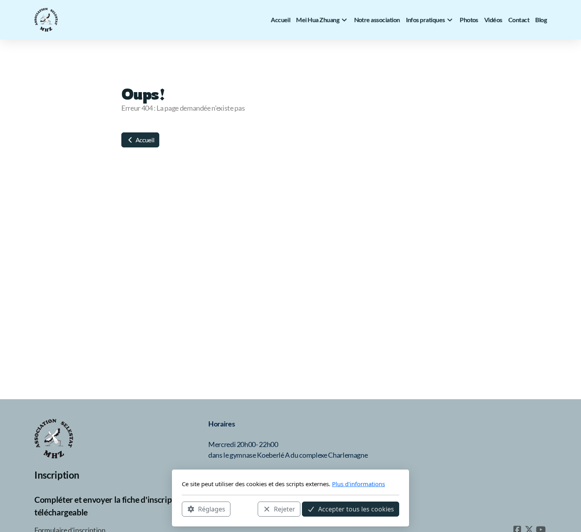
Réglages (211, 508)
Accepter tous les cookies (356, 508)
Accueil (144, 139)
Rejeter (284, 508)
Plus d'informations (358, 484)
